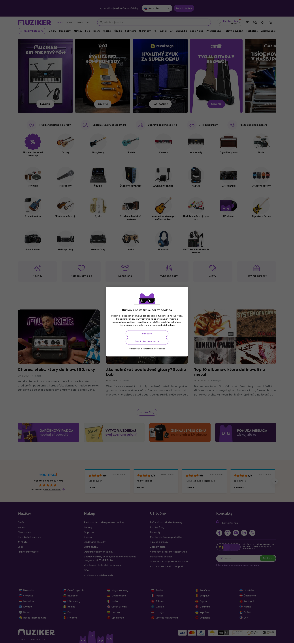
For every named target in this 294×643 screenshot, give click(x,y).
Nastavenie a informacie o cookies (147, 348)
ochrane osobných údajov (161, 325)
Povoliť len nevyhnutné (147, 341)
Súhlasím (147, 334)
